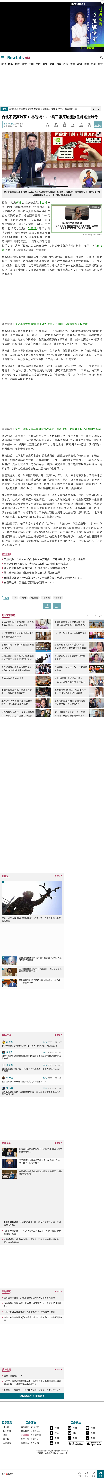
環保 (79, 64)
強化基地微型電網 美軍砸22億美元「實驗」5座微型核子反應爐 (51, 324)
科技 (66, 64)
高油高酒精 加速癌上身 (13, 678)
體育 (59, 64)
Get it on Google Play (76, 1443)
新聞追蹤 (7, 1443)
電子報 (6, 1439)
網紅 (52, 64)
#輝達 (23, 598)
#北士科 (34, 598)
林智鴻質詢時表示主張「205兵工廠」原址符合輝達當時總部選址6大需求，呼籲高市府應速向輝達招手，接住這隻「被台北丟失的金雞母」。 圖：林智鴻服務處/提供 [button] (52, 193)
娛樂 (45, 64)
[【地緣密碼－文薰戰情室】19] (87, 27)
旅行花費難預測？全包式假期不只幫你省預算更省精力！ (18, 635)
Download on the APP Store (94, 1443)
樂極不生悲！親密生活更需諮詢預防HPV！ (18, 646)
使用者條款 (36, 1431)
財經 (17, 64)
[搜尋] (101, 57)
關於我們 (25, 1427)
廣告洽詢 (35, 1443)
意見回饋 (25, 1439)
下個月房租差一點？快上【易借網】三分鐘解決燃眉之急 (17, 691)
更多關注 (76, 1422)
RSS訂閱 (35, 1427)
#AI (14, 598)
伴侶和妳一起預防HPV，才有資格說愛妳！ (71, 668)
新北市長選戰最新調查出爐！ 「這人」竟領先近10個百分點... (70, 680)
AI (9, 202)
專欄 (86, 64)
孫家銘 (11, 124)
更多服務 (31, 1422)
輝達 (19, 202)
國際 (10, 64)
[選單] (2, 57)
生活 (38, 64)
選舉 (93, 64)
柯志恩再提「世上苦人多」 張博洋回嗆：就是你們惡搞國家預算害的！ (71, 714)
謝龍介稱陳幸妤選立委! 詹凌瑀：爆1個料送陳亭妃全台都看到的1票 (71, 646)
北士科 (43, 202)
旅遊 (72, 64)
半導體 (32, 228)
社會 (24, 64)
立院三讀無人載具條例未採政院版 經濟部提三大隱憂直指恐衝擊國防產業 (58, 429)
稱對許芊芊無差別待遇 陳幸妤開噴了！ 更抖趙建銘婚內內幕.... (17, 702)
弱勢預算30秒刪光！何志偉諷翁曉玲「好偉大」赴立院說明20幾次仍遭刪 (18, 714)
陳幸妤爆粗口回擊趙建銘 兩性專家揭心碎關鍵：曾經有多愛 (18, 623)
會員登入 (25, 1443)
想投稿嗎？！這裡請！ (32, 1396)
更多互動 (7, 1422)
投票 (5, 1435)
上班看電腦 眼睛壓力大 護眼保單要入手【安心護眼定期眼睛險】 (70, 691)
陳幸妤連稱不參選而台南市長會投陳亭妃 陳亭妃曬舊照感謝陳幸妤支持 (18, 669)
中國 (31, 64)
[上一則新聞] (93, 109)
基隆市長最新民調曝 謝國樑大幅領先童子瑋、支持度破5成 (70, 702)
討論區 (6, 1427)
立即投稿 (25, 1435)
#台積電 (58, 598)
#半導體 (46, 598)
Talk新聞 (7, 1431)
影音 (100, 64)
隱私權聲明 (36, 1435)
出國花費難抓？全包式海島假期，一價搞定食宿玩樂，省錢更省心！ (71, 623)
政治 (3, 64)
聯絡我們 (25, 1431)
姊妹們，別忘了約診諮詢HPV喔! (70, 633)
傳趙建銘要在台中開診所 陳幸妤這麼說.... (70, 657)
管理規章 (35, 1439)
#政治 (6, 598)
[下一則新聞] (98, 109)
